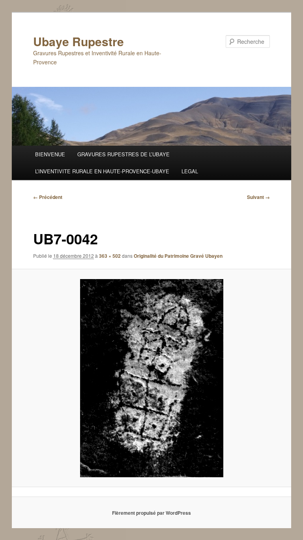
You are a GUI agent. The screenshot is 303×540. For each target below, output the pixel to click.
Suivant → (258, 197)
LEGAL (189, 171)
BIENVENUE (50, 154)
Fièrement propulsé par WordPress (151, 512)
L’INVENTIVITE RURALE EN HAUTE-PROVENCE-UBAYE (102, 171)
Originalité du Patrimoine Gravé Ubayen (178, 255)
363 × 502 (110, 255)
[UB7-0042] (152, 378)
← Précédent (47, 197)
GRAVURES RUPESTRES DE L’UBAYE (123, 154)
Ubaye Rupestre (78, 41)
